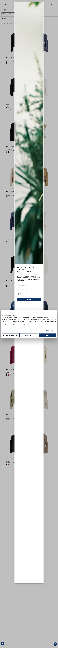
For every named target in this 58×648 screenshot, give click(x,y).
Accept (47, 335)
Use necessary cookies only (10, 335)
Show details (49, 330)
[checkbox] (18, 294)
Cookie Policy (28, 324)
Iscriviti (29, 299)
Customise (28, 335)
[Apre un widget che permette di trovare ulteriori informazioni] (50, 645)
